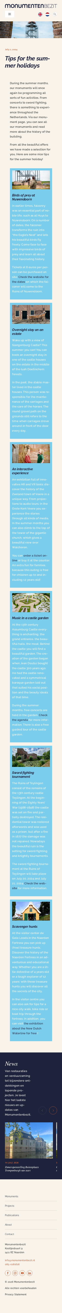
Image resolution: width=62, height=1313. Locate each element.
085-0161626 (12, 1256)
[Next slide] (53, 1110)
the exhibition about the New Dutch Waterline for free (27, 1028)
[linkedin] (29, 1265)
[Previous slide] (42, 1110)
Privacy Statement (16, 1286)
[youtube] (22, 1265)
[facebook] (8, 1265)
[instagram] (15, 1265)
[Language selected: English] (45, 14)
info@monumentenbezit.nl (20, 1252)
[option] (48, 14)
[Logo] (31, 5)
